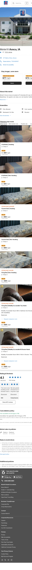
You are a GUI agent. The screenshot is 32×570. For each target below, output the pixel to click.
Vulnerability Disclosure (7, 544)
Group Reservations (6, 506)
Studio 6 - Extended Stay (7, 489)
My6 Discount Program (7, 556)
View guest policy (4, 454)
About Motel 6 (5, 487)
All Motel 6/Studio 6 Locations (9, 492)
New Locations (5, 494)
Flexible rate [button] (24, 124)
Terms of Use (4, 539)
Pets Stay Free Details (7, 542)
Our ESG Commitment (6, 528)
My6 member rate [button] (13, 124)
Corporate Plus (5, 504)
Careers (3, 520)
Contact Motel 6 (5, 513)
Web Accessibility (5, 537)
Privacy (3, 534)
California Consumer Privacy (8, 547)
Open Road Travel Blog (7, 497)
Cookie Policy (4, 554)
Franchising (4, 523)
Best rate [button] (3, 124)
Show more (4, 394)
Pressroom (4, 525)
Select (12, 83)
